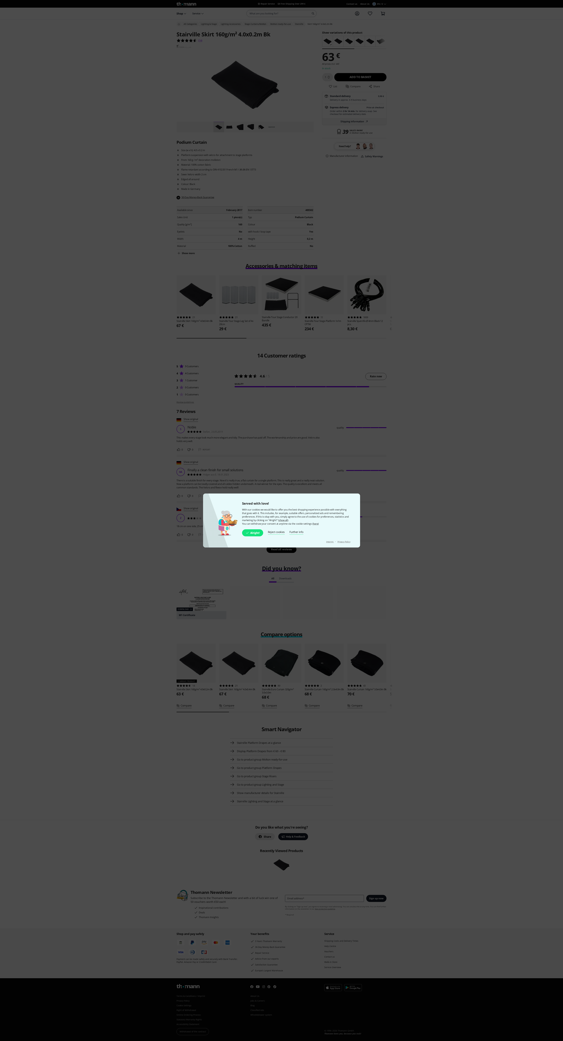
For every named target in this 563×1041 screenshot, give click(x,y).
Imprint (330, 541)
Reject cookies (276, 532)
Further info (296, 532)
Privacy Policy (344, 541)
